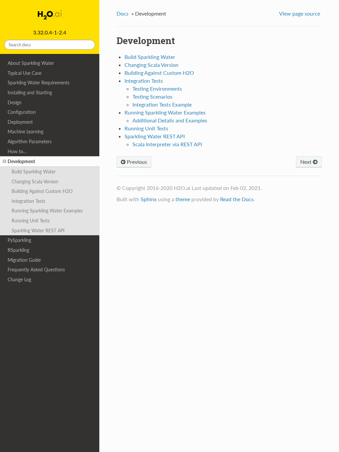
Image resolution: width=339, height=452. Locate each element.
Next (306, 161)
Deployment (20, 122)
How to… (17, 151)
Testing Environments (157, 88)
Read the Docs (237, 199)
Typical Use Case (24, 73)
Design (15, 102)
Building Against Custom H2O (42, 191)
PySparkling (19, 240)
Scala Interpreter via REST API (167, 144)
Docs (122, 13)
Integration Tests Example (162, 104)
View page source (299, 13)
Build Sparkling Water (34, 171)
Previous (136, 161)
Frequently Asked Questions (36, 269)
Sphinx (149, 199)
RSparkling (18, 250)
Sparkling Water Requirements (39, 82)
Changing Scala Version (35, 181)
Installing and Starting (30, 92)
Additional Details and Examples (169, 120)
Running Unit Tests (31, 220)
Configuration (22, 112)
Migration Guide (24, 260)
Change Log (19, 279)
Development (21, 161)
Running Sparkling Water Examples (47, 210)
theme (182, 199)
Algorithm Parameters (30, 141)
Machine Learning (25, 131)
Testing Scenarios (152, 96)
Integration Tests (28, 201)
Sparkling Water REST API (38, 230)
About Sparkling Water (31, 63)
